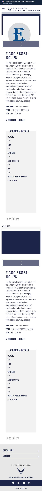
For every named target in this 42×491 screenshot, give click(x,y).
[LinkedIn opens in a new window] (12, 483)
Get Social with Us (21, 465)
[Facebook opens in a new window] (23, 483)
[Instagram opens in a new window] (29, 483)
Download (11, 120)
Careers (6, 455)
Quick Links (8, 450)
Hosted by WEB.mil (21, 488)
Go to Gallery (12, 219)
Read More (12, 180)
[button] (9, 4)
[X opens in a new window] (18, 483)
